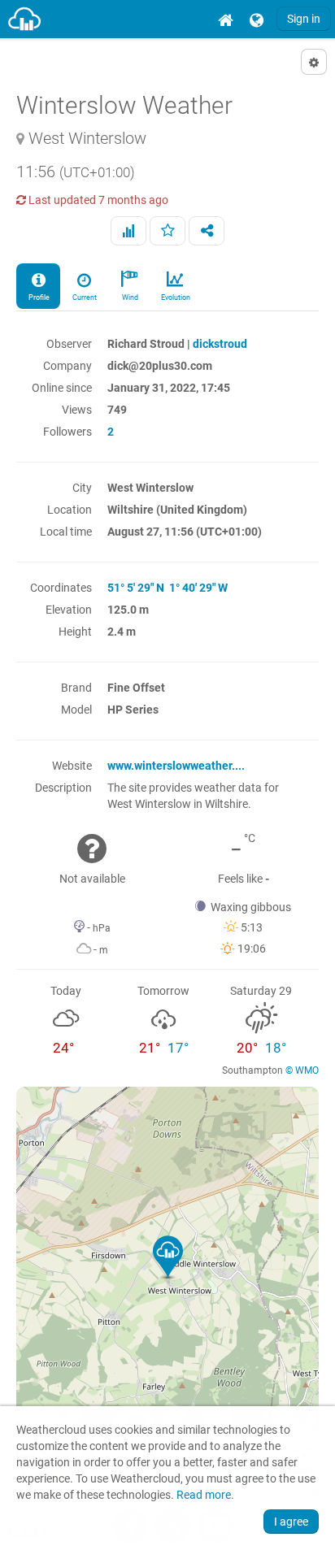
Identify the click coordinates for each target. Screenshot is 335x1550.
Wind (129, 297)
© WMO (302, 1070)
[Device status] (128, 230)
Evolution (175, 297)
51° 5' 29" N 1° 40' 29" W (167, 587)
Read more (203, 1495)
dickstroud (220, 343)
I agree (291, 1521)
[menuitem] (225, 19)
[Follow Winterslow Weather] (167, 230)
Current (83, 297)
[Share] (206, 230)
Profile (38, 297)
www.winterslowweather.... (176, 765)
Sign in (303, 18)
